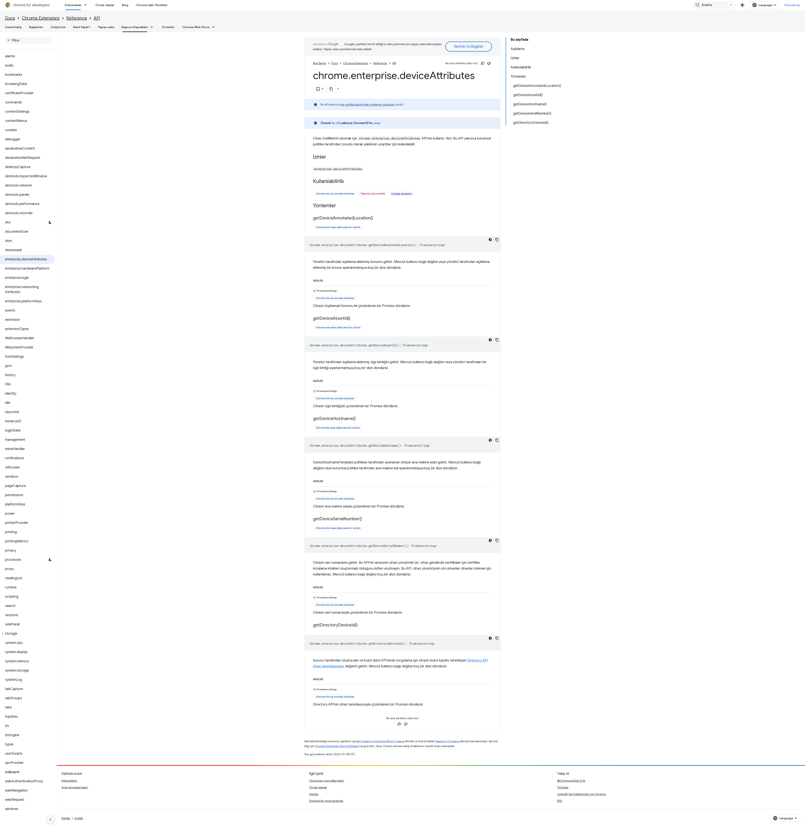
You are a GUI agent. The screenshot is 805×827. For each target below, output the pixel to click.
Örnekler (168, 27)
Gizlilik (78, 818)
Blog (125, 5)
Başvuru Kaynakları (135, 27)
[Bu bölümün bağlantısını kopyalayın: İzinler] (330, 157)
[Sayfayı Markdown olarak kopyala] (331, 89)
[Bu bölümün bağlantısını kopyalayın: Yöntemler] (340, 206)
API (97, 18)
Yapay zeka (106, 27)
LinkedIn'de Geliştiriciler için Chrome (581, 794)
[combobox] (714, 5)
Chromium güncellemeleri (326, 781)
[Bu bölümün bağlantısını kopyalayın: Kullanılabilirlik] (348, 181)
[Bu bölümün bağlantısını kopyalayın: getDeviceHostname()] (360, 418)
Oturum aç (792, 5)
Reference (76, 18)
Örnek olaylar (104, 5)
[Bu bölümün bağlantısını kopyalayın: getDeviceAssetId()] (354, 318)
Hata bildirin (69, 781)
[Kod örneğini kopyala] (497, 239)
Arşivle (313, 794)
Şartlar (65, 818)
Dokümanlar (73, 5)
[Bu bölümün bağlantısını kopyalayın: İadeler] (327, 279)
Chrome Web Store (195, 27)
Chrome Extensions (41, 18)
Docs (10, 18)
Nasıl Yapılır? (81, 27)
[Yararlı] (482, 63)
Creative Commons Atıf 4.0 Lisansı (382, 741)
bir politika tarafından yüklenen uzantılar (367, 104)
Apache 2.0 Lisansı (447, 741)
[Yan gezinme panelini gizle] (50, 819)
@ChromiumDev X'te (571, 781)
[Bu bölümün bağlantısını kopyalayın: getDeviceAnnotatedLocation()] (377, 218)
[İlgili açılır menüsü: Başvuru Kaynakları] (153, 27)
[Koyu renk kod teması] (490, 239)
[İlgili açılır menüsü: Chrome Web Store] (214, 27)
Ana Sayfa (319, 63)
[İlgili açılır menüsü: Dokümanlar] (87, 5)
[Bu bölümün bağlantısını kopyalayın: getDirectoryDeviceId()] (362, 625)
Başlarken (36, 27)
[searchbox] (28, 40)
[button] (27, 633)
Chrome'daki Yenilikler (152, 5)
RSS (559, 801)
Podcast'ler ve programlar (326, 801)
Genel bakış (13, 27)
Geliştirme (58, 27)
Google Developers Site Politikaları (337, 746)
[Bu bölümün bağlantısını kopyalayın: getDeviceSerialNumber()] (366, 519)
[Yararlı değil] (489, 63)
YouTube (562, 787)
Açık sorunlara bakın (74, 787)
